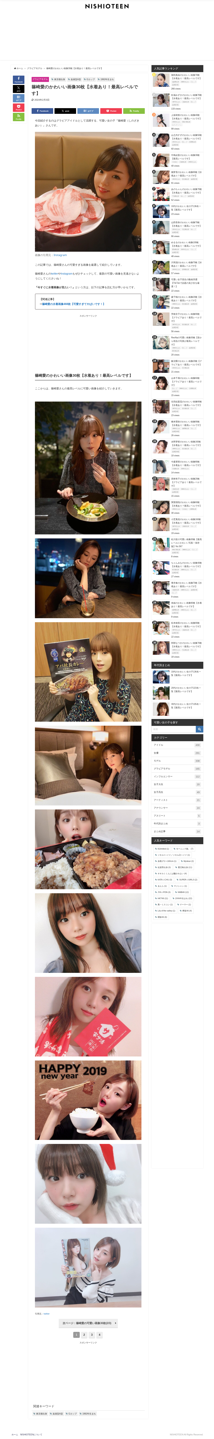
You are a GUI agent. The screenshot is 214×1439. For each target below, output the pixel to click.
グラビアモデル (40, 79)
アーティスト (177, 800)
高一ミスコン (165, 905)
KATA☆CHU (165, 880)
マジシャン (180, 886)
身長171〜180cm (167, 861)
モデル (177, 761)
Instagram (60, 255)
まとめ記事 (177, 831)
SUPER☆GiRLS (188, 880)
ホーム (15, 1434)
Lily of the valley (166, 911)
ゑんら (162, 886)
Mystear (189, 861)
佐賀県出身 (164, 867)
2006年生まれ (183, 898)
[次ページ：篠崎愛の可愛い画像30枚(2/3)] (88, 1327)
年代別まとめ (177, 823)
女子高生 (177, 792)
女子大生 (177, 784)
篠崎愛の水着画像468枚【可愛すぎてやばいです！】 (73, 304)
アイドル (177, 745)
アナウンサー (177, 808)
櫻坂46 (162, 917)
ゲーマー (185, 905)
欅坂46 (187, 911)
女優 (177, 753)
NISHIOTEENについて (31, 1434)
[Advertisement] (107, 36)
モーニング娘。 (184, 849)
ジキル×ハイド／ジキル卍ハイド (174, 855)
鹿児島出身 (185, 867)
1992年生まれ (107, 79)
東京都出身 (59, 79)
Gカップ (91, 79)
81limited (163, 849)
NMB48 (183, 892)
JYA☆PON (164, 892)
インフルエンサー (177, 776)
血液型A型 (76, 79)
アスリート (177, 815)
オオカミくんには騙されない (172, 874)
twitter (54, 273)
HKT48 (163, 898)
